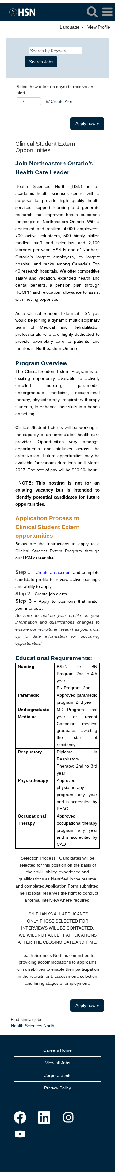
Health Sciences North (32, 1025)
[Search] (92, 11)
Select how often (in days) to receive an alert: (55, 89)
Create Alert (61, 101)
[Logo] (20, 11)
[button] (107, 12)
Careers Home (57, 1050)
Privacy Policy (57, 1087)
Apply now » (87, 123)
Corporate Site (58, 1075)
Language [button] (70, 27)
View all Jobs (57, 1062)
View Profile (98, 27)
